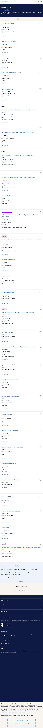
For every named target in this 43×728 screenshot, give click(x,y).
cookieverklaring (19, 715)
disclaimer (3, 646)
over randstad (4, 611)
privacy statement (9, 715)
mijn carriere (4, 607)
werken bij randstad (5, 640)
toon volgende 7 (21, 590)
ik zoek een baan (4, 600)
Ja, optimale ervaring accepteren (21, 720)
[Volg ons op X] (9, 635)
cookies (3, 645)
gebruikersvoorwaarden (6, 641)
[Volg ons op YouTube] (7, 635)
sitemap (3, 648)
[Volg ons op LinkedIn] (2, 635)
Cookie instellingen (21, 725)
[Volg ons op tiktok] (14, 635)
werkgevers (3, 604)
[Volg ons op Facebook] (5, 635)
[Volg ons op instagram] (12, 635)
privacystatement (5, 643)
